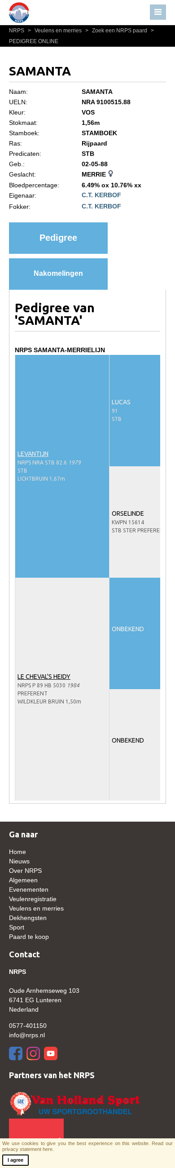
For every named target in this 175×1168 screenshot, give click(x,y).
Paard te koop (29, 936)
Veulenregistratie (33, 899)
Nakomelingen (58, 273)
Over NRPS (25, 870)
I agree (15, 1160)
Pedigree (58, 238)
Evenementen (28, 889)
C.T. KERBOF (101, 195)
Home (17, 851)
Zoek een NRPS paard (117, 30)
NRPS (17, 30)
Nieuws (19, 861)
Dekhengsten (28, 917)
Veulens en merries (55, 30)
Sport (16, 927)
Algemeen (23, 880)
